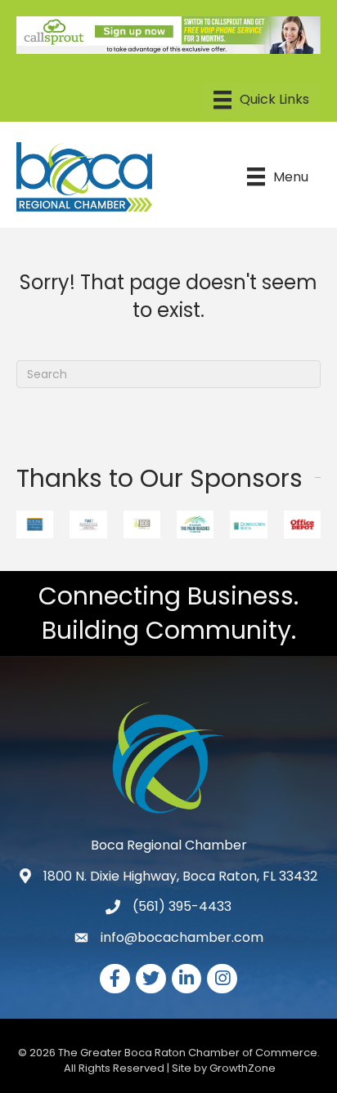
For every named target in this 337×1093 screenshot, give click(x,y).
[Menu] (261, 100)
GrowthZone (242, 1068)
